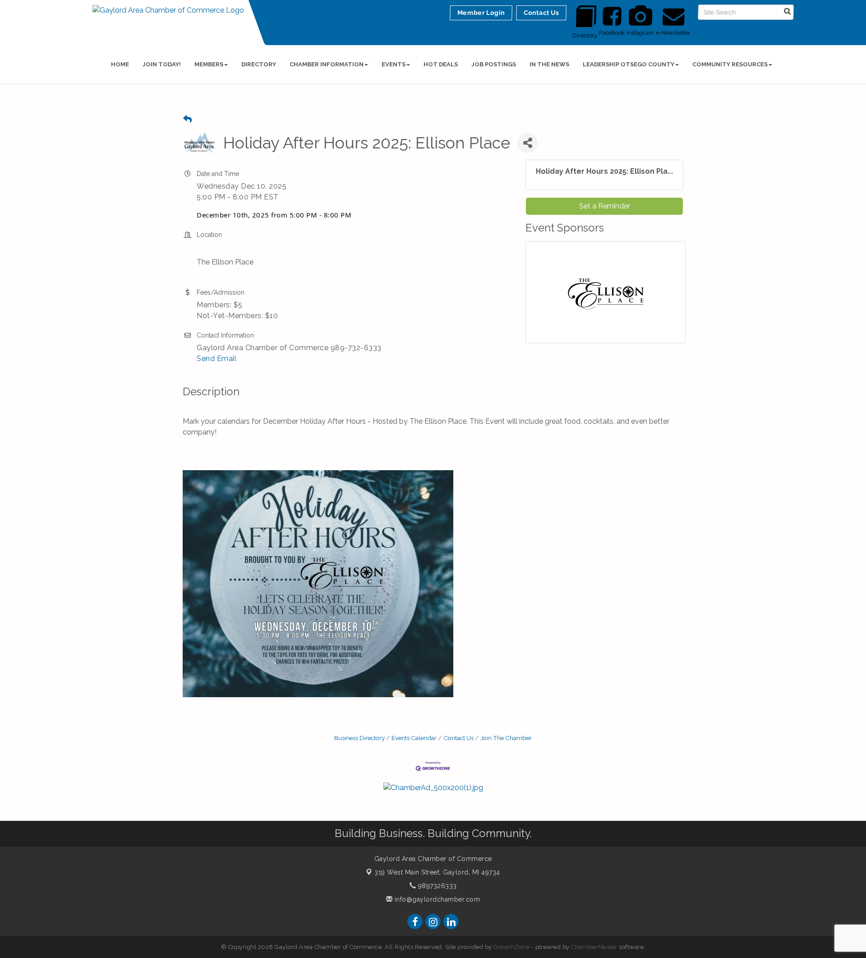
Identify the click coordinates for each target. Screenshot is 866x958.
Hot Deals (441, 64)
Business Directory (359, 737)
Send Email (216, 358)
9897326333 (436, 885)
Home (120, 64)
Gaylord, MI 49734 (437, 872)
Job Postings (493, 64)
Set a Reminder (604, 206)
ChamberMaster (594, 947)
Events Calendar (414, 737)
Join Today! (162, 64)
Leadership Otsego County (628, 64)
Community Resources (730, 64)
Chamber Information (327, 64)
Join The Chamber (506, 737)
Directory (258, 64)
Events (393, 64)
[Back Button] (187, 119)
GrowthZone (511, 947)
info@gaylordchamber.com (436, 899)
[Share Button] (527, 143)
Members (208, 64)
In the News (549, 64)
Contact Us (458, 737)
